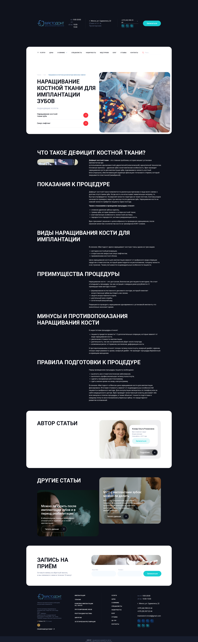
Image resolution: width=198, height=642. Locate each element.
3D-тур (114, 620)
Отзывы (123, 52)
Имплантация (80, 595)
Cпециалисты (76, 52)
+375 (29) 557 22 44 (144, 611)
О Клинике (61, 52)
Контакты (134, 52)
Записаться (152, 23)
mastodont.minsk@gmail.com (149, 616)
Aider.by (89, 640)
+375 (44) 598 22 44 (144, 608)
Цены (51, 52)
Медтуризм (104, 52)
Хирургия (78, 617)
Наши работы (91, 52)
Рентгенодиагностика (83, 613)
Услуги (114, 595)
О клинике (115, 602)
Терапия (78, 599)
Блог (114, 52)
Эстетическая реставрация (85, 621)
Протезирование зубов (83, 609)
